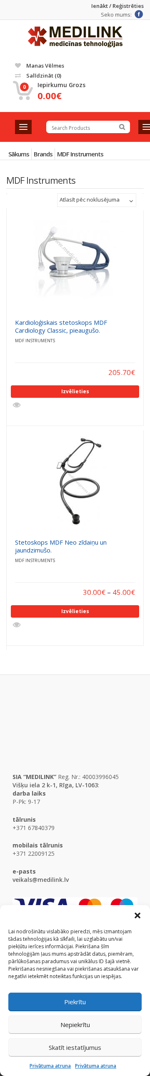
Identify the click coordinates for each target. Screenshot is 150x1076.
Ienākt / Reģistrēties (117, 6)
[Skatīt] (17, 405)
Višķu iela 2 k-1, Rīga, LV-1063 (55, 785)
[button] (137, 915)
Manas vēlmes (44, 65)
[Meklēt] (122, 127)
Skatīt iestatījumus (75, 1047)
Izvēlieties (75, 391)
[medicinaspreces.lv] (75, 37)
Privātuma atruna (50, 1065)
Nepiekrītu (75, 1024)
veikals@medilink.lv (40, 880)
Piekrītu (75, 1002)
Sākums (18, 154)
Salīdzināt (43, 75)
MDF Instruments (80, 154)
